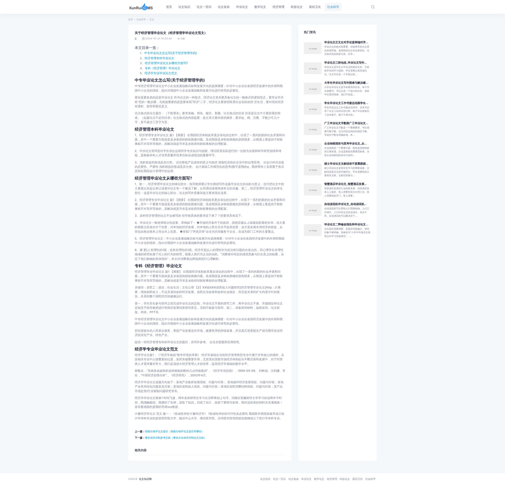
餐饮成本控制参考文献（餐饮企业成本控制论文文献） (176, 437)
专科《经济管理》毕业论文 (162, 68)
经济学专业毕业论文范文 (161, 73)
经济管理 (332, 478)
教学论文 (319, 478)
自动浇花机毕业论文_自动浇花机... (345, 204)
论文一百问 (279, 478)
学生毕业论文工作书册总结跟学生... (346, 103)
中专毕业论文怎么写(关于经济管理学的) (170, 53)
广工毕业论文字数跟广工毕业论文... (346, 123)
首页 (130, 19)
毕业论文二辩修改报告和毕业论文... (346, 224)
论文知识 (265, 478)
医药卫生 (358, 478)
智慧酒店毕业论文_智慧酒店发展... (345, 183)
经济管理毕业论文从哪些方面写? (166, 63)
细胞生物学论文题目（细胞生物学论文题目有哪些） (174, 431)
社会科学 (141, 19)
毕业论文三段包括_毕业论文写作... (345, 62)
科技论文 (345, 478)
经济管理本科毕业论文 (159, 58)
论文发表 (293, 478)
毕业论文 (306, 478)
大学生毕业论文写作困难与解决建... (346, 82)
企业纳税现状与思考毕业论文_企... (345, 143)
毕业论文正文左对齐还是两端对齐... (346, 42)
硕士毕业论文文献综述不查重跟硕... (346, 163)
